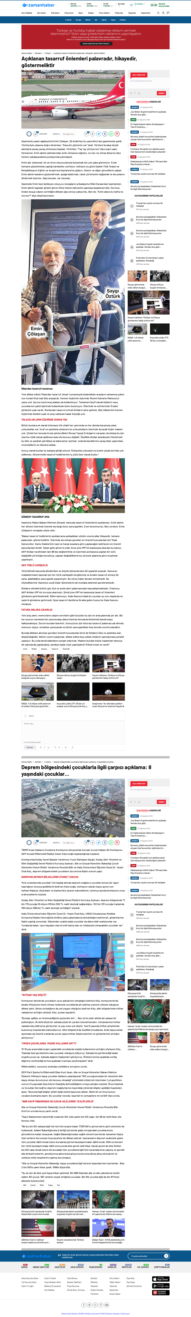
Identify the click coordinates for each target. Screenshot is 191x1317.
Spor (80, 12)
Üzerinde (66, 649)
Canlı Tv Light (27, 1286)
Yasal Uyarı (125, 1314)
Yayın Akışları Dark (52, 1282)
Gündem (55, 12)
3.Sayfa (68, 20)
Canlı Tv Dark (50, 1278)
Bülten (88, 20)
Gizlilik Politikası (85, 1314)
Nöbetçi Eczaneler (52, 1286)
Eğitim (104, 20)
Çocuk (33, 1185)
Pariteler (127, 1266)
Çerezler (96, 1314)
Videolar (119, 12)
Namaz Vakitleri (41, 1266)
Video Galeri (114, 1282)
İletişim (75, 1314)
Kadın (91, 12)
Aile (24, 1185)
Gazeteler (146, 12)
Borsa (24, 1266)
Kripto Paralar (162, 1266)
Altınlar (94, 1278)
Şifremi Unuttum (134, 1286)
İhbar (42, 1185)
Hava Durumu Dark (29, 1278)
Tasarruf (54, 649)
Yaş (58, 1185)
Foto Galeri (104, 12)
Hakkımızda (66, 1314)
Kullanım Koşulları (113, 1314)
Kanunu (44, 649)
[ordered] (55, 747)
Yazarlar (132, 12)
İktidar (34, 649)
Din (96, 20)
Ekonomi (69, 12)
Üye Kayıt (131, 1282)
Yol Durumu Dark (28, 1282)
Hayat (113, 20)
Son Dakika (26, 12)
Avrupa (78, 20)
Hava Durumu (77, 1266)
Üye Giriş (130, 1278)
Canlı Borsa (72, 1278)
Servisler (41, 12)
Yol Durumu (143, 1266)
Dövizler (94, 1282)
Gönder (30, 747)
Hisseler (112, 1266)
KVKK (102, 1314)
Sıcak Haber (115, 1294)
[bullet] (59, 747)
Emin (25, 649)
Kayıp (50, 1185)
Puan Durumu (95, 1266)
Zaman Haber (26, 53)
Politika (123, 20)
